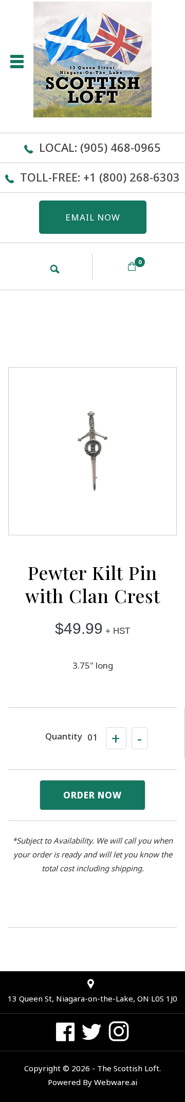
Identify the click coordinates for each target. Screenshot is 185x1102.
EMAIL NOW (92, 217)
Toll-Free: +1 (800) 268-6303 (100, 177)
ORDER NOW (92, 795)
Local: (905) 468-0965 (100, 147)
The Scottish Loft (128, 1068)
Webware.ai (115, 1082)
